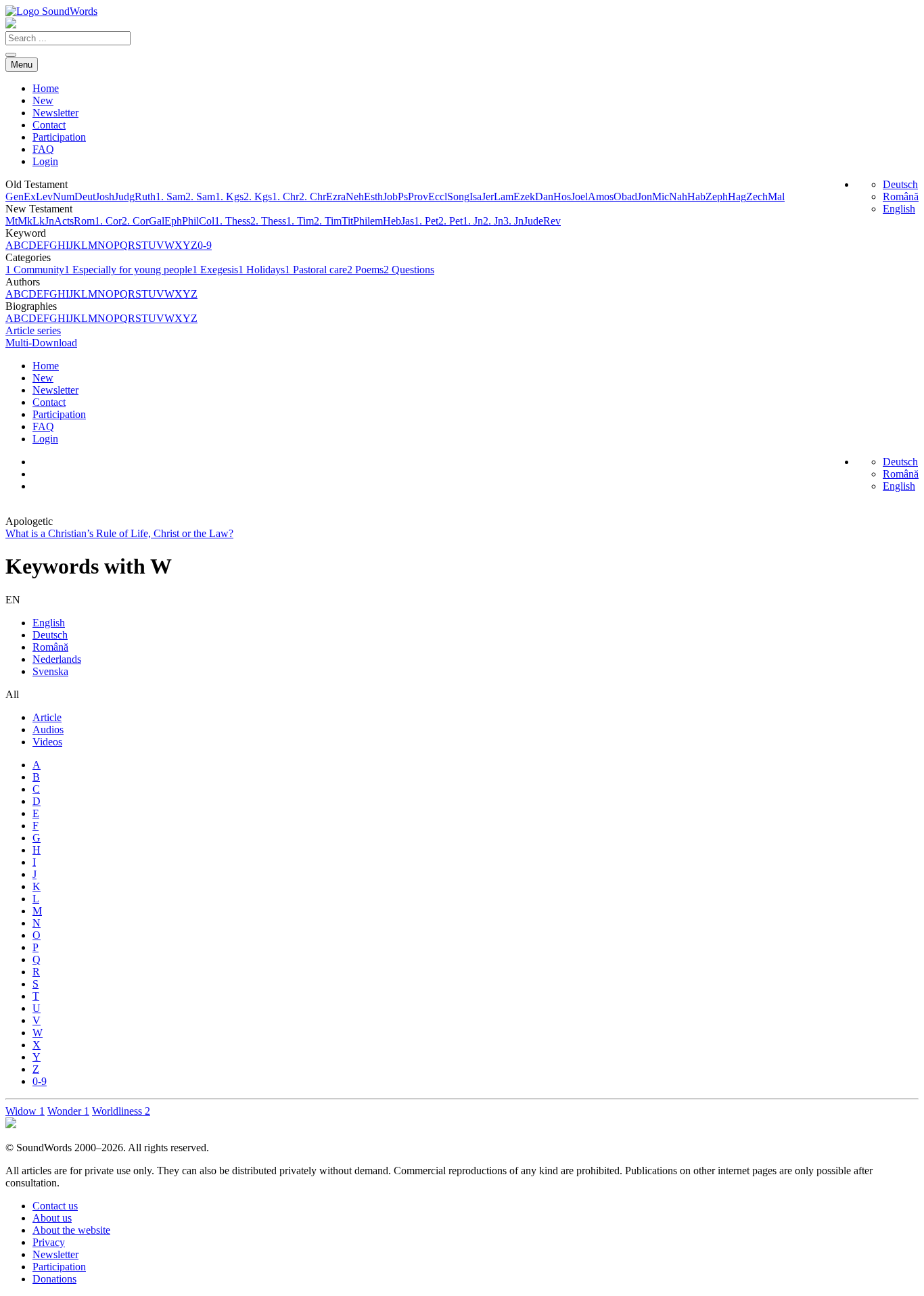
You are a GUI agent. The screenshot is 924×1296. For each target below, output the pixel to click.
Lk (38, 221)
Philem (368, 221)
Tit (347, 221)
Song (458, 196)
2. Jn (493, 221)
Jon (644, 196)
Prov (418, 196)
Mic (660, 196)
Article (47, 717)
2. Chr (312, 196)
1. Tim (300, 221)
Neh (355, 196)
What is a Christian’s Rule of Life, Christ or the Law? (119, 533)
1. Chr (285, 196)
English (899, 208)
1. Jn (473, 221)
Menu (21, 65)
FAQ (43, 149)
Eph (173, 221)
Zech (757, 196)
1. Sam (170, 196)
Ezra (336, 196)
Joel (579, 196)
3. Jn (513, 221)
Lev (44, 196)
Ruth (145, 196)
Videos (47, 741)
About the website (71, 1230)
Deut (84, 196)
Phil (190, 221)
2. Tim (328, 221)
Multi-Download (41, 342)
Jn (49, 221)
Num (63, 196)
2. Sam (200, 196)
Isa (475, 196)
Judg (124, 196)
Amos (601, 196)
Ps (403, 196)
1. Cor (108, 221)
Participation (59, 137)
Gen (14, 196)
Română (901, 196)
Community (34, 269)
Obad (625, 196)
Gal (156, 221)
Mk (25, 221)
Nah (678, 196)
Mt (11, 221)
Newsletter (55, 112)
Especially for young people (128, 269)
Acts (64, 221)
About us (52, 1218)
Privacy (48, 1242)
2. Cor (135, 221)
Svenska (50, 671)
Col (206, 221)
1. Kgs (229, 196)
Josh (104, 196)
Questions (409, 269)
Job (390, 196)
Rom (84, 221)
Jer (488, 196)
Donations (54, 1279)
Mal (776, 196)
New (42, 100)
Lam (503, 196)
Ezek (524, 196)
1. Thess (232, 221)
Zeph (717, 196)
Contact (49, 125)
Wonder (68, 1111)
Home (45, 88)
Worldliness (121, 1111)
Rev (552, 221)
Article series (33, 330)
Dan (544, 196)
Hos (562, 196)
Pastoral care (316, 269)
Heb (392, 221)
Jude (533, 221)
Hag (737, 196)
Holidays (261, 269)
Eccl (437, 196)
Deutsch (900, 184)
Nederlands (56, 659)
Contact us (55, 1205)
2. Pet (450, 221)
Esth (373, 196)
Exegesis (215, 269)
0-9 (205, 245)
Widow (25, 1111)
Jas (407, 221)
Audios (48, 729)
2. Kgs (258, 196)
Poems (365, 269)
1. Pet (426, 221)
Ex (30, 196)
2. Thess (268, 221)
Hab (696, 196)
